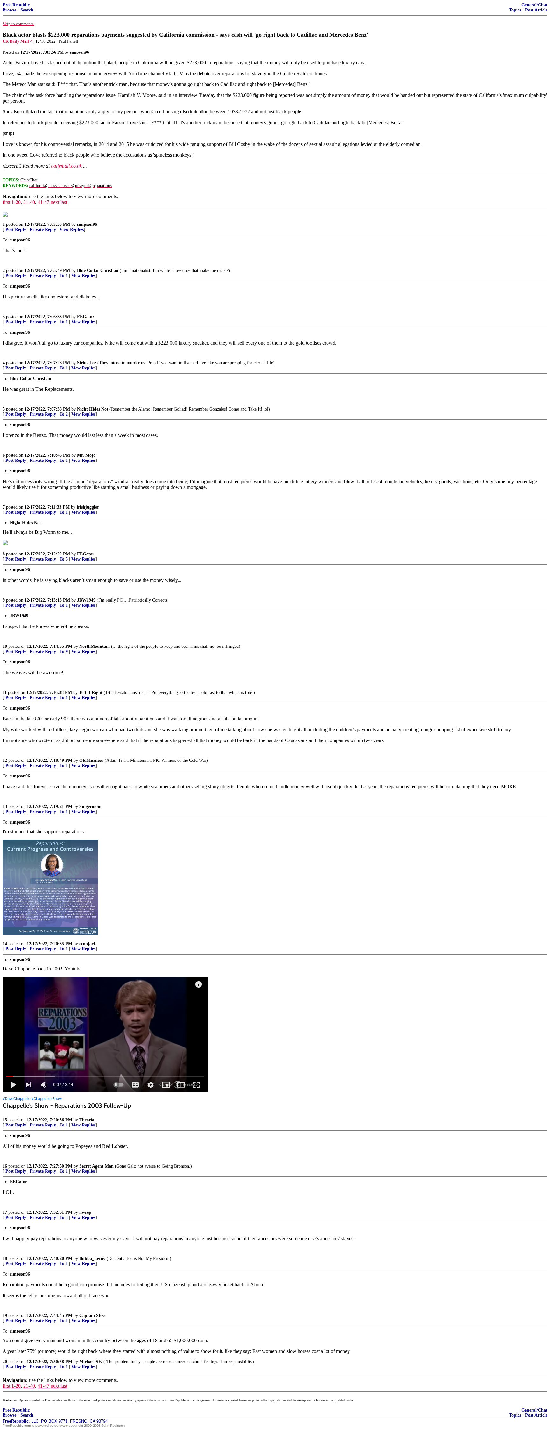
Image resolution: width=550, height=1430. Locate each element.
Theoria (86, 1120)
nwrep (85, 1212)
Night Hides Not (92, 409)
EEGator (85, 316)
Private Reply (43, 229)
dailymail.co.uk (66, 165)
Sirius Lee (86, 363)
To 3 (64, 1217)
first (6, 202)
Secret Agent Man (96, 1166)
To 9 (64, 651)
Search (26, 10)
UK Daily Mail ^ (17, 41)
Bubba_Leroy (92, 1258)
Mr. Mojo (86, 455)
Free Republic (16, 5)
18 (5, 1258)
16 (5, 1166)
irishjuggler (88, 507)
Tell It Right (90, 692)
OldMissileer (91, 760)
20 (5, 1361)
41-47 (43, 202)
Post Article (536, 10)
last (63, 202)
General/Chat (534, 5)
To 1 (64, 275)
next (55, 202)
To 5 (64, 559)
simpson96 (87, 224)
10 (5, 646)
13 (5, 806)
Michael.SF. (90, 1361)
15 (5, 1120)
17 (5, 1212)
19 (5, 1315)
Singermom (90, 806)
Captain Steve (92, 1315)
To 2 (64, 414)
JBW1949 (86, 600)
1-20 (16, 202)
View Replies (72, 229)
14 (5, 943)
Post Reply (15, 229)
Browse (9, 10)
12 (5, 760)
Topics (515, 10)
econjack (87, 943)
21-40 (29, 202)
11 (5, 692)
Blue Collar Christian (97, 270)
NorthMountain (94, 646)
